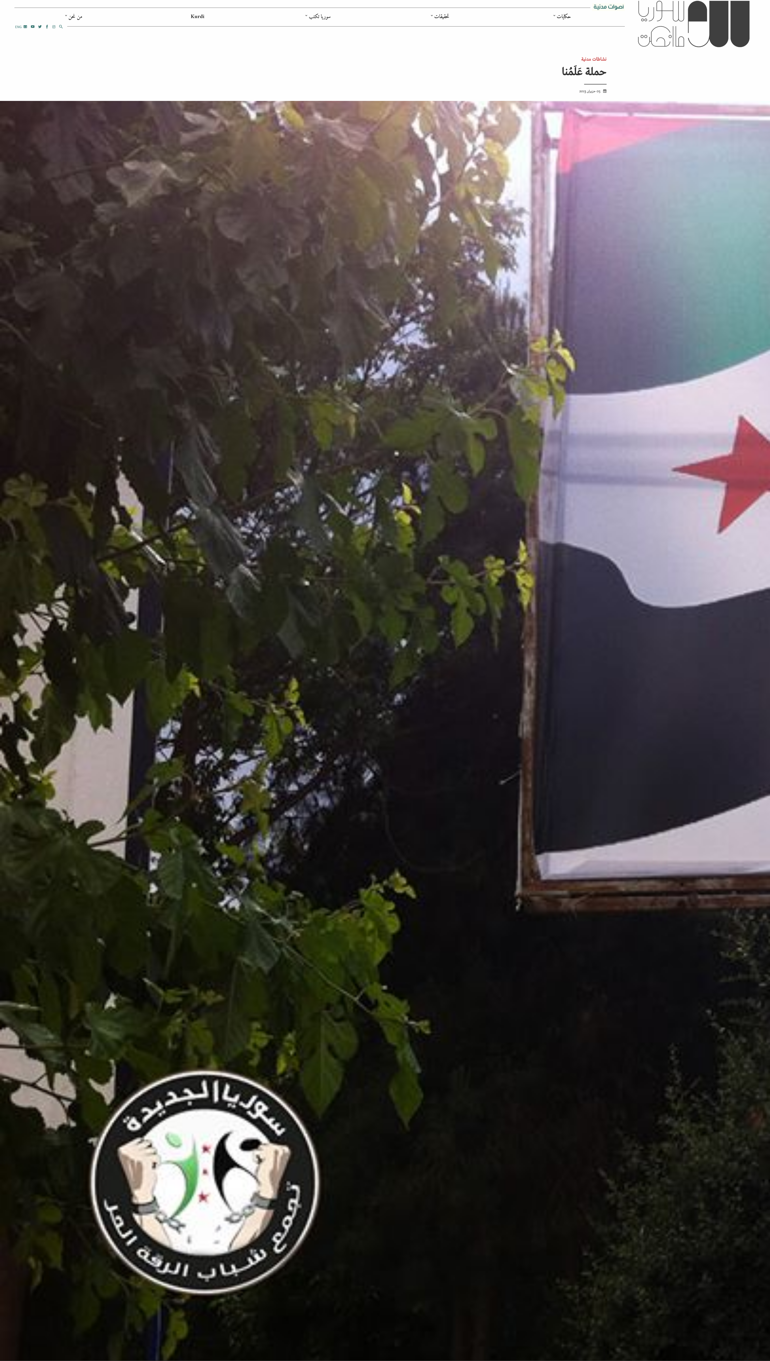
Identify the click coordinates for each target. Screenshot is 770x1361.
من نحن (75, 16)
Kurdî (197, 16)
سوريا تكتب (320, 16)
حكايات (564, 16)
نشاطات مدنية (594, 58)
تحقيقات (441, 16)
